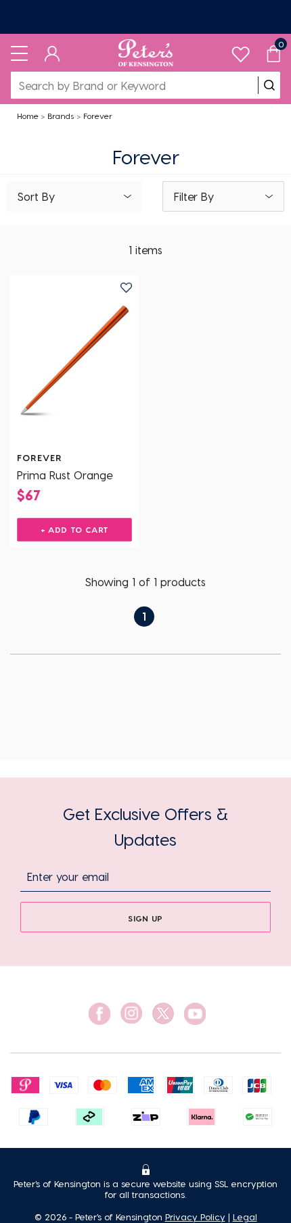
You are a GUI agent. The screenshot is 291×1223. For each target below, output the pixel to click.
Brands (60, 115)
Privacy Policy (195, 1217)
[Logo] (145, 52)
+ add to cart (75, 529)
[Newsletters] (145, 17)
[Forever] (74, 361)
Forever (97, 115)
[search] (269, 85)
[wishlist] (240, 51)
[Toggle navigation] (19, 52)
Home (28, 115)
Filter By (194, 196)
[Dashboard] (52, 52)
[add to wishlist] (126, 288)
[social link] (99, 1014)
